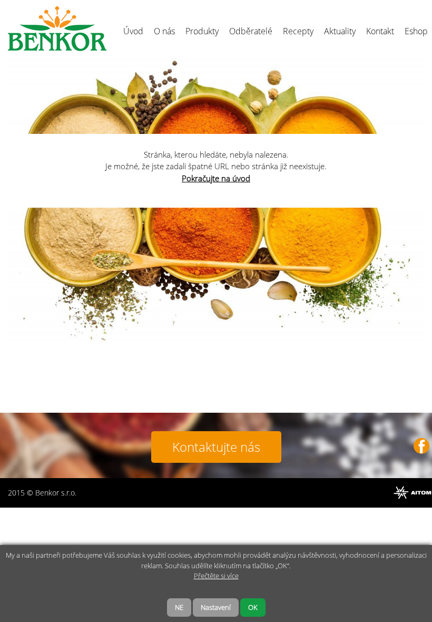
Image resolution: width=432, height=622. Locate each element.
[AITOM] (413, 492)
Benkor (57, 28)
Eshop (416, 31)
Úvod (133, 31)
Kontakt (380, 31)
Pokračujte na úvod (216, 178)
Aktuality (340, 31)
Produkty (202, 31)
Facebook (421, 446)
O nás (164, 31)
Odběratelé (250, 31)
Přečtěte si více (216, 575)
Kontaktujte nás (216, 446)
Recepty (298, 31)
